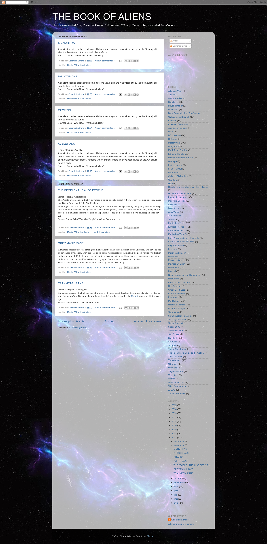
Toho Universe (175, 356)
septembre (179, 482)
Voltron (171, 379)
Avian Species (175, 98)
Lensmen (172, 249)
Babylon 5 (173, 102)
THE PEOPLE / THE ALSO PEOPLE (80, 190)
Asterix (171, 95)
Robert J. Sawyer (176, 308)
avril (176, 503)
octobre (178, 478)
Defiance (172, 139)
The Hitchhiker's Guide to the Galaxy (186, 353)
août (176, 486)
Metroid (172, 271)
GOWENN (64, 110)
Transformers (174, 360)
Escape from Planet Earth (180, 158)
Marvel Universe (176, 260)
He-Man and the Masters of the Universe (188, 187)
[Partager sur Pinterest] (137, 60)
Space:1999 (174, 327)
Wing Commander (177, 386)
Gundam (172, 180)
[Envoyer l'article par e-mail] (120, 61)
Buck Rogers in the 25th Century (184, 113)
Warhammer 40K (176, 382)
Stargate (172, 345)
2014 (174, 409)
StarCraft (172, 342)
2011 (174, 421)
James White (174, 216)
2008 (174, 434)
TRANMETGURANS (70, 283)
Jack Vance (173, 212)
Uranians (172, 368)
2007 (174, 438)
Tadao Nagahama (177, 349)
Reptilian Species (176, 305)
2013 (174, 413)
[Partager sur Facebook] (134, 60)
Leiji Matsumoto (176, 245)
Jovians (172, 219)
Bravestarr (173, 109)
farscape (172, 161)
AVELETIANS (66, 143)
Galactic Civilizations (178, 176)
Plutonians (173, 297)
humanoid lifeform (177, 197)
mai (176, 499)
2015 (174, 405)
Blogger (150, 536)
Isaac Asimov (174, 208)
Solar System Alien (177, 319)
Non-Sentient (174, 286)
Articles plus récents (71, 321)
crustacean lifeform (177, 128)
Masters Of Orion (176, 264)
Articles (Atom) (78, 327)
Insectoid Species (176, 201)
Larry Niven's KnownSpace (181, 242)
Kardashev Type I (176, 223)
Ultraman (172, 364)
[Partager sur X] (131, 60)
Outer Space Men (177, 293)
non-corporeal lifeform (179, 282)
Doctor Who (73, 65)
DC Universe (174, 135)
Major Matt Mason (177, 253)
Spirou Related (175, 330)
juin (176, 495)
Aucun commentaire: (105, 61)
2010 (174, 425)
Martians (172, 256)
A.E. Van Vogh (175, 91)
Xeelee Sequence (177, 393)
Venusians (173, 375)
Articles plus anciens (147, 321)
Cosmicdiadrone (180, 520)
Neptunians (173, 279)
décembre (179, 441)
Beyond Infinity (175, 106)
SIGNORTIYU (66, 42)
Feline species (175, 165)
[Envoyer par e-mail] (125, 60)
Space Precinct (175, 323)
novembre (179, 445)
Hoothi (134, 296)
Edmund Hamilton (177, 154)
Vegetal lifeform (175, 371)
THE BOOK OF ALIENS (101, 16)
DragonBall (173, 146)
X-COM (172, 390)
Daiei (170, 132)
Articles (176, 41)
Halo (170, 184)
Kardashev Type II (89, 232)
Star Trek (172, 338)
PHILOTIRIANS (67, 76)
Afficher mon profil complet (181, 524)
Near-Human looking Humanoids (184, 275)
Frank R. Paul (175, 169)
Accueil (109, 321)
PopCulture (85, 65)
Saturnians (173, 312)
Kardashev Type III (177, 230)
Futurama (173, 172)
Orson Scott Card (176, 290)
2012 (174, 417)
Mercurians (173, 267)
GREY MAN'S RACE (71, 243)
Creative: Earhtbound (178, 124)
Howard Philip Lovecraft (179, 193)
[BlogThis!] (128, 60)
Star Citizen (174, 334)
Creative (172, 121)
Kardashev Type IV (177, 234)
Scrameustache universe (180, 316)
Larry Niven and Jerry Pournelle (183, 238)
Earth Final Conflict (177, 150)
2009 (174, 430)
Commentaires (179, 46)
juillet (177, 491)
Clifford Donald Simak (178, 117)
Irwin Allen (173, 204)
